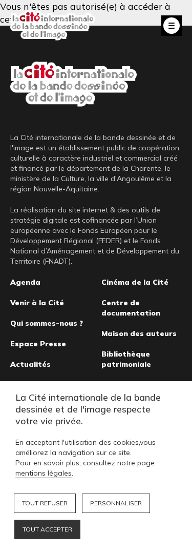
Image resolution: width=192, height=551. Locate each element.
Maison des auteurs (139, 333)
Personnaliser (116, 503)
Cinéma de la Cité (134, 282)
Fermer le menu (171, 25)
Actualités (30, 364)
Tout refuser (45, 503)
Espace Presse (38, 343)
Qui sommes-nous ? (46, 323)
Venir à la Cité (37, 302)
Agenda (25, 282)
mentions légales (43, 473)
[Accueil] (52, 25)
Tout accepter (47, 529)
